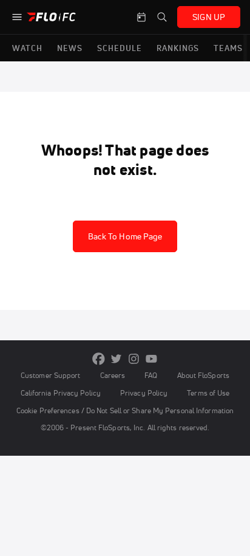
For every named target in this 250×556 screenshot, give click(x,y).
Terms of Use (208, 392)
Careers (113, 375)
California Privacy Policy (61, 392)
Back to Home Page (125, 236)
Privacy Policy (143, 392)
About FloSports (203, 375)
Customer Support (51, 375)
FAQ (150, 375)
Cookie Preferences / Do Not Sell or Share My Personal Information (125, 410)
